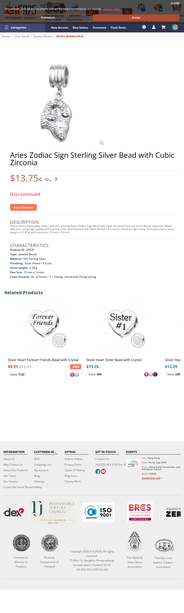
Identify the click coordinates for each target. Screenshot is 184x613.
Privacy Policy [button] (111, 9)
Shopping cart (42, 464)
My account (41, 470)
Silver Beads (22, 36)
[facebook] (97, 472)
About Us (9, 459)
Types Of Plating (75, 470)
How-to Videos (74, 459)
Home (6, 36)
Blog (37, 476)
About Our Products (15, 470)
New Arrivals (59, 27)
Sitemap (39, 481)
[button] (22, 27)
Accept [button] (136, 17)
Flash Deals (118, 27)
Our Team (9, 476)
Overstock (99, 27)
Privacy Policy (73, 464)
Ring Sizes (71, 476)
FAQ (36, 459)
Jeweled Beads (43, 36)
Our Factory (10, 481)
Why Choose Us (13, 464)
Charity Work (73, 481)
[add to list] (48, 181)
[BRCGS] (140, 512)
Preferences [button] (48, 17)
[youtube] (103, 472)
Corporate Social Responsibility (22, 487)
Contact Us (102, 459)
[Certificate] (52, 512)
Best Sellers (80, 27)
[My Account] (154, 27)
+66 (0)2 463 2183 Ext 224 (111, 464)
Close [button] (175, 3)
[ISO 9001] (98, 512)
